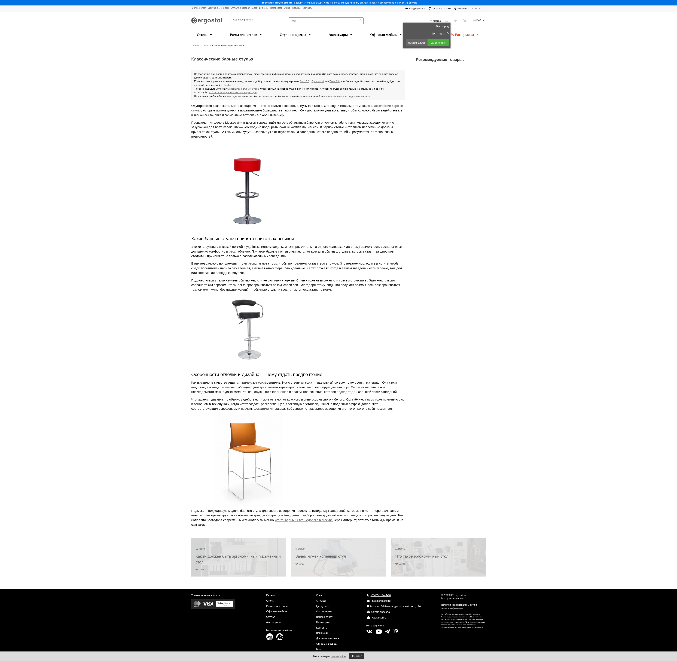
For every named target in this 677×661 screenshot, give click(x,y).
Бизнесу (263, 8)
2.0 (322, 81)
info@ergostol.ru (417, 8)
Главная (195, 45)
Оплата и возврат (240, 8)
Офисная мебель (384, 35)
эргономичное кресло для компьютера (348, 96)
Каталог (271, 595)
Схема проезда (380, 611)
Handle (227, 85)
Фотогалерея (324, 611)
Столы (202, 35)
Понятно (356, 656)
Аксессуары (339, 35)
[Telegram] (387, 631)
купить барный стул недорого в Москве (304, 520)
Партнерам (276, 8)
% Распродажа (463, 35)
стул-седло (266, 96)
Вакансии (322, 632)
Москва (437, 21)
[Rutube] (395, 631)
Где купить (322, 606)
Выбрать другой (416, 42)
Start (302, 81)
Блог (254, 8)
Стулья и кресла (293, 35)
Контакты (307, 8)
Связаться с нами (441, 8)
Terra (332, 81)
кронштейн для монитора (244, 88)
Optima (316, 81)
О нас (287, 8)
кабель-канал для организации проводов (233, 92)
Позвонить (462, 8)
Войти (480, 20)
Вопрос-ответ (199, 8)
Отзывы (296, 8)
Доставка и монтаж (218, 8)
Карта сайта (379, 617)
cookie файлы (338, 656)
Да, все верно (438, 42)
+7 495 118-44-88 (381, 595)
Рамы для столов (244, 35)
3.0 (307, 81)
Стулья (270, 616)
